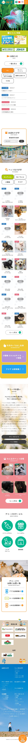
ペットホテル (5, 685)
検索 (22, 141)
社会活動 (17, 703)
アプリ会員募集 (5, 695)
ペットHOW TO (19, 688)
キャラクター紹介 (18, 698)
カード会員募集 (5, 697)
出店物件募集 (14, 709)
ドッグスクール (4, 687)
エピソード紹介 (18, 704)
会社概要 (17, 695)
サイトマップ (19, 711)
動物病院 (4, 689)
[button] (12, 45)
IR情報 (16, 697)
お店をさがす (5, 668)
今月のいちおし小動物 (19, 675)
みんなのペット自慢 (20, 682)
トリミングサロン (6, 683)
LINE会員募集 (5, 698)
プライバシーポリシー (9, 714)
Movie (16, 700)
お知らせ (5, 709)
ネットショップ (9, 711)
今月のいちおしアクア (19, 677)
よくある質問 (21, 714)
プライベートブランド (19, 701)
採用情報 (22, 709)
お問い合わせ (14, 716)
